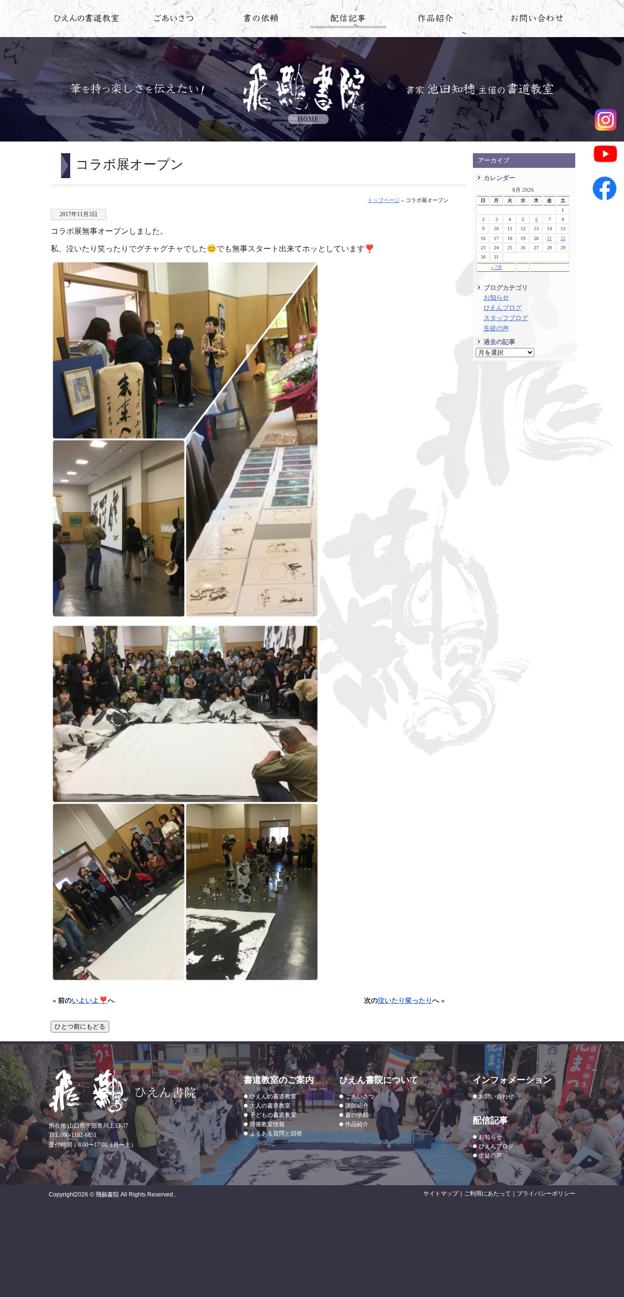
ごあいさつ (359, 1096)
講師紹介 (357, 1105)
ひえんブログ (503, 307)
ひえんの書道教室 (86, 20)
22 (563, 238)
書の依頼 (261, 20)
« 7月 (496, 267)
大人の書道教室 (270, 1105)
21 (549, 238)
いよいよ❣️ (90, 1000)
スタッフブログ (506, 318)
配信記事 (348, 20)
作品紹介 (435, 20)
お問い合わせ (537, 20)
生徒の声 (496, 328)
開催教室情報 (267, 1124)
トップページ (384, 200)
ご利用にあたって (487, 1193)
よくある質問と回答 (276, 1133)
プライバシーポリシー (546, 1193)
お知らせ (496, 297)
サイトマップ (440, 1193)
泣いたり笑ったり (405, 1000)
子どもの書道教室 (273, 1115)
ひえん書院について (174, 20)
